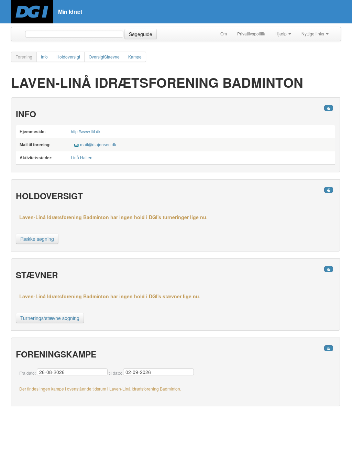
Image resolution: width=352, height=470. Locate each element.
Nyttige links (313, 33)
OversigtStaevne (104, 57)
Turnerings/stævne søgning (49, 317)
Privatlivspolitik (251, 33)
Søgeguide (140, 34)
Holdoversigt (68, 57)
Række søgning (37, 238)
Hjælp (281, 33)
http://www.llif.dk (85, 131)
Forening (23, 57)
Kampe (135, 57)
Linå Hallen (81, 158)
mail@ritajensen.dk (98, 144)
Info (44, 57)
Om (223, 33)
